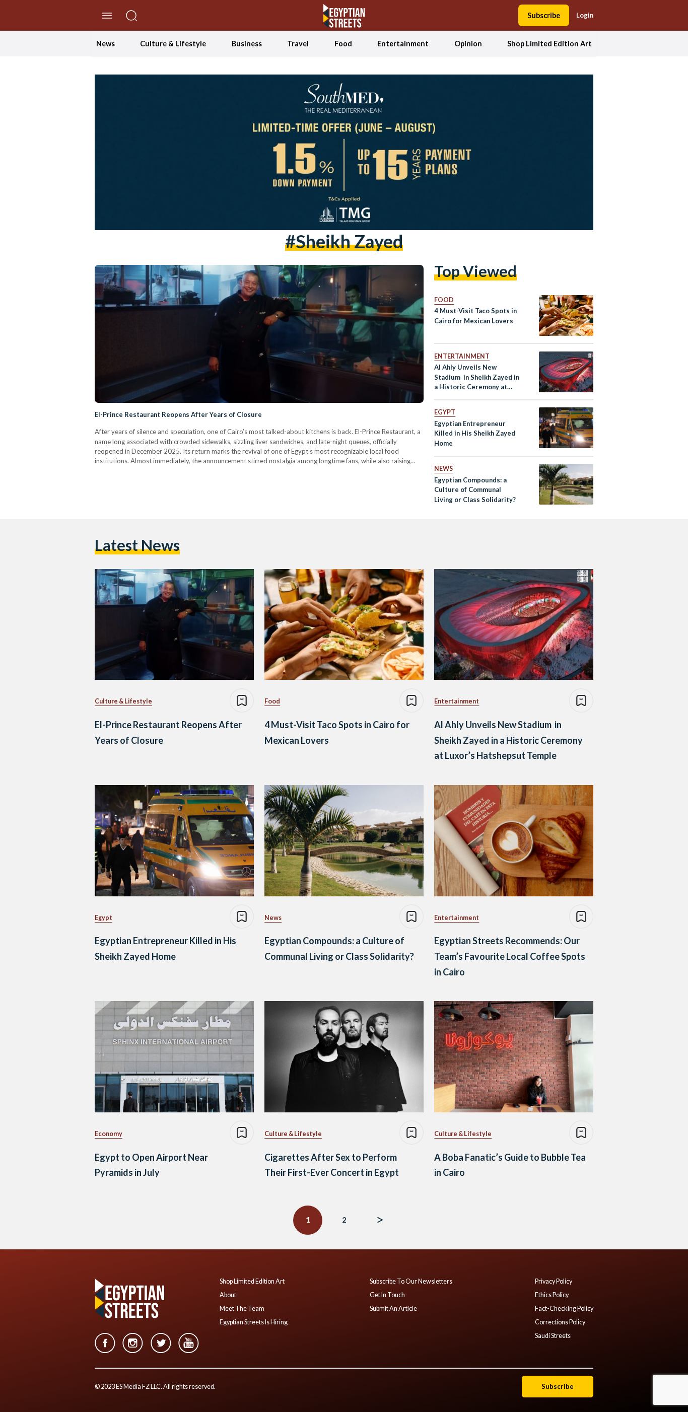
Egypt (444, 412)
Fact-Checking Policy (564, 1308)
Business (247, 43)
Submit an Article (393, 1308)
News (105, 43)
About (228, 1295)
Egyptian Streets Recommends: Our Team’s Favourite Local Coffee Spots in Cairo (509, 956)
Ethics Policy (552, 1295)
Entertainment (403, 43)
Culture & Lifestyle (173, 43)
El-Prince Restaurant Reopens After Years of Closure (178, 414)
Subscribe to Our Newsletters (411, 1281)
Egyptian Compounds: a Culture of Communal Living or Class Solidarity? (475, 490)
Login (584, 15)
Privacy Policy (553, 1281)
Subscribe (543, 15)
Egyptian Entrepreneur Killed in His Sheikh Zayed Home (474, 433)
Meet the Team (242, 1308)
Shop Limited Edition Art (549, 43)
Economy (108, 1134)
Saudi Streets (553, 1335)
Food (343, 43)
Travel (298, 43)
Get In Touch (387, 1295)
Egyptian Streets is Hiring (254, 1322)
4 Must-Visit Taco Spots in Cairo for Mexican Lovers (475, 315)
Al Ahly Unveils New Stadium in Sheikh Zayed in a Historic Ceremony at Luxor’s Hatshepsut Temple (476, 377)
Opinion (468, 43)
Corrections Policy (560, 1322)
